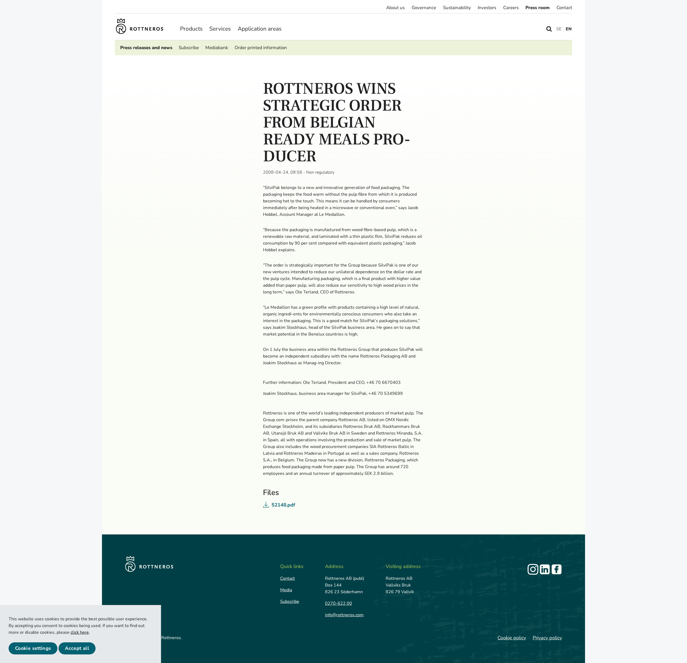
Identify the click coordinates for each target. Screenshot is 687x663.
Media (286, 590)
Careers (511, 8)
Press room (537, 8)
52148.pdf (283, 505)
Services (220, 28)
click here (80, 632)
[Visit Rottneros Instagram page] (533, 569)
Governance (424, 8)
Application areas (260, 28)
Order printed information (261, 48)
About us (395, 8)
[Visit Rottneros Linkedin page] (544, 569)
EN (569, 29)
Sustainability (457, 8)
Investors (487, 8)
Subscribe (189, 48)
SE (558, 29)
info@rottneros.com (344, 615)
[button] (33, 648)
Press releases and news (146, 48)
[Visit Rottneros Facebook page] (556, 569)
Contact (564, 8)
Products (191, 28)
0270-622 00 (338, 603)
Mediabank (216, 48)
